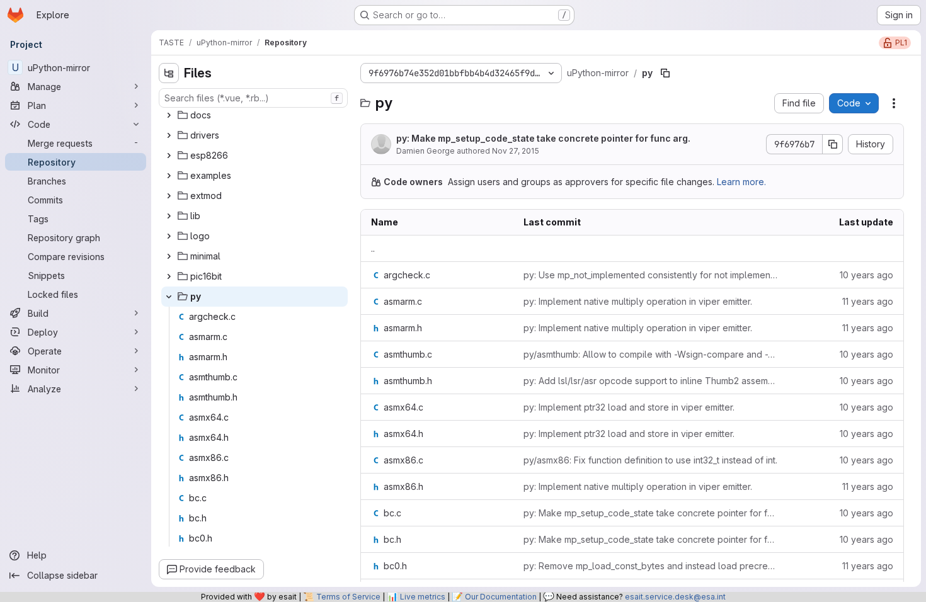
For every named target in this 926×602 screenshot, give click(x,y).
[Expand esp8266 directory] (168, 155)
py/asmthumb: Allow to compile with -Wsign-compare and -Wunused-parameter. (650, 354)
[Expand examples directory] (168, 175)
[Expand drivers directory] (168, 135)
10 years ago (866, 275)
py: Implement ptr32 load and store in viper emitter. (629, 407)
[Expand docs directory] (168, 115)
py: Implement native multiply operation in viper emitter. (637, 301)
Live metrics (422, 596)
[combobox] (253, 98)
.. (373, 248)
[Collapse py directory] (168, 296)
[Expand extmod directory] (168, 195)
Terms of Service (348, 596)
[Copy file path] (665, 73)
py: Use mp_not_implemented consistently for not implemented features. (650, 275)
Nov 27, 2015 (515, 151)
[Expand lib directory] (168, 216)
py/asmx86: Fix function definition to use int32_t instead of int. (650, 460)
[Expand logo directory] (168, 236)
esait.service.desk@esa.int (675, 596)
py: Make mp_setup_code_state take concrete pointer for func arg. (543, 138)
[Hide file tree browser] (169, 73)
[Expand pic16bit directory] (168, 276)
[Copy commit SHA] (833, 144)
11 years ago (867, 301)
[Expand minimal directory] (168, 256)
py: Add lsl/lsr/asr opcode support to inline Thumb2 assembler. (650, 380)
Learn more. (741, 181)
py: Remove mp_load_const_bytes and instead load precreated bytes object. (650, 565)
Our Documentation (501, 596)
